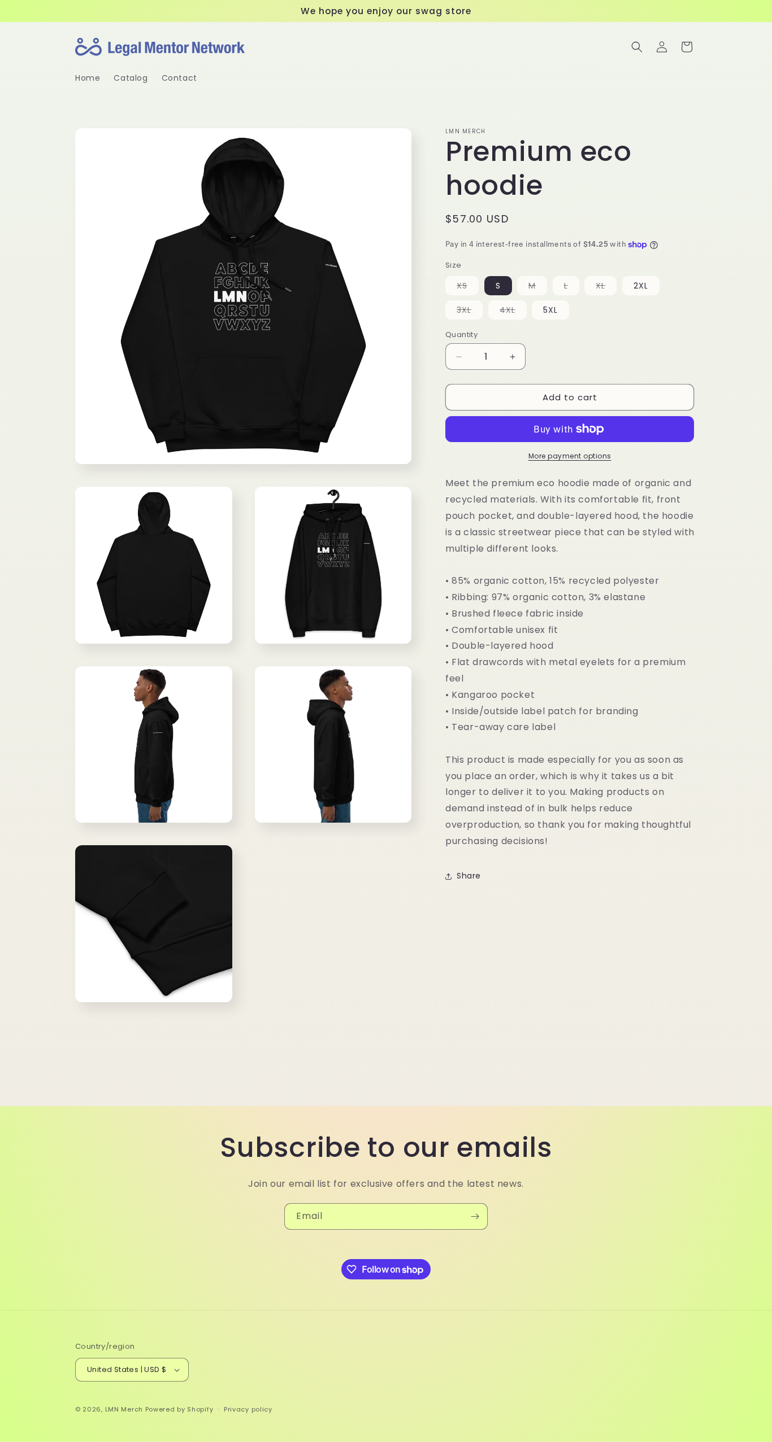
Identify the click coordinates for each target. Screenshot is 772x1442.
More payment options (569, 456)
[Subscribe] (474, 1216)
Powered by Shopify (179, 1409)
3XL (470, 312)
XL (606, 287)
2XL (641, 285)
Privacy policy (248, 1409)
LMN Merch (124, 1409)
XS (468, 287)
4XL (513, 312)
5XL (550, 310)
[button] (636, 46)
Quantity (461, 334)
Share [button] (469, 875)
